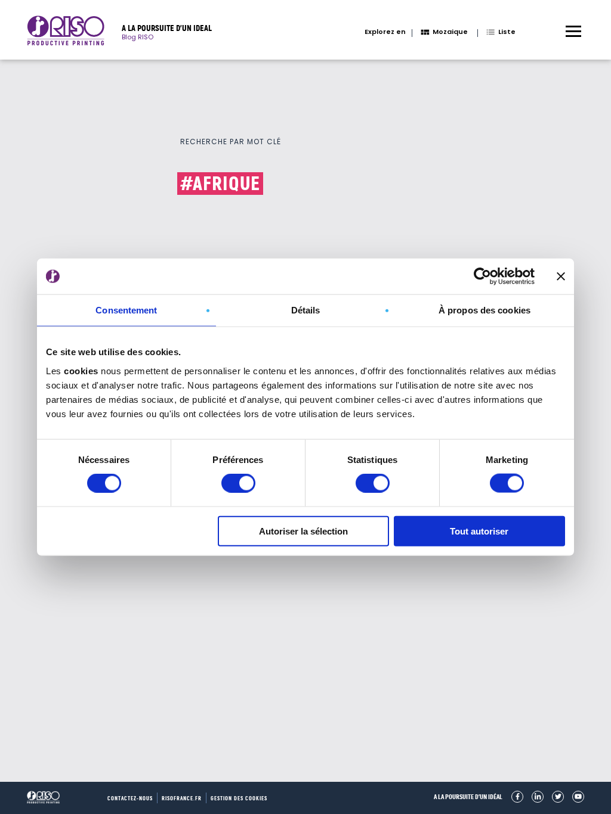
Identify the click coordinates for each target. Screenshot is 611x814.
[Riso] (65, 33)
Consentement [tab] (126, 310)
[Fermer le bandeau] (561, 276)
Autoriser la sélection (303, 531)
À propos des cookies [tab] (484, 310)
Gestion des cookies (239, 798)
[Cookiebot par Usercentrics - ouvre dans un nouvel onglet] (482, 276)
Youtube (578, 797)
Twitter (558, 797)
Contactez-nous (130, 798)
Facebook (517, 797)
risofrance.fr (182, 798)
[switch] (238, 483)
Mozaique (450, 31)
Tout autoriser (479, 531)
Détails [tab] (305, 310)
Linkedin (538, 797)
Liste (507, 31)
